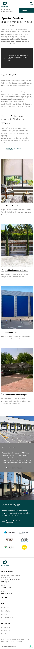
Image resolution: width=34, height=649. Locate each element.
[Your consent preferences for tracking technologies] (31, 646)
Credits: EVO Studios (16, 641)
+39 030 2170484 (6, 588)
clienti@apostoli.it (6, 593)
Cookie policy (5, 614)
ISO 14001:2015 (5, 631)
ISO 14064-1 (4, 634)
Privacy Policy (5, 611)
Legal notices (5, 608)
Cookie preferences (7, 617)
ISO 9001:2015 (5, 627)
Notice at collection (9, 647)
